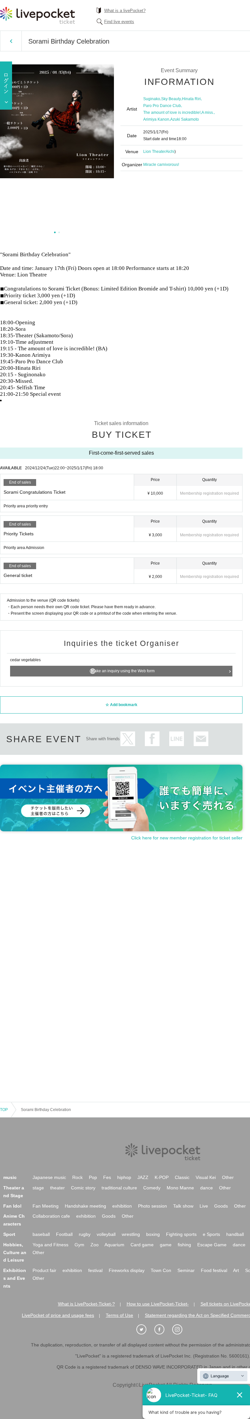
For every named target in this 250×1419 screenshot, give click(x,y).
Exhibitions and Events (14, 1278)
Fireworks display (127, 1270)
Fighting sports (181, 1234)
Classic (182, 1177)
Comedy (151, 1187)
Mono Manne (180, 1187)
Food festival (214, 1270)
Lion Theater (154, 151)
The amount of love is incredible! (172, 112)
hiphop (124, 1177)
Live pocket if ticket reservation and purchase (37, 15)
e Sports (211, 1234)
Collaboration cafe (51, 1216)
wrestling (131, 1234)
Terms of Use (119, 1315)
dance (206, 1187)
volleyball (106, 1234)
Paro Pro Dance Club (162, 105)
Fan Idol (12, 1206)
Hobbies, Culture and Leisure (14, 1252)
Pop (93, 1177)
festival (95, 1270)
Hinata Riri (191, 99)
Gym (79, 1244)
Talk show (183, 1206)
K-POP (162, 1177)
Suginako (151, 99)
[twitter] (144, 1329)
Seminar (186, 1270)
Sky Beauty (171, 99)
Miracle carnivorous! (161, 164)
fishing (184, 1244)
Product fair (44, 1270)
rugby (84, 1234)
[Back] (11, 41)
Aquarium (114, 1244)
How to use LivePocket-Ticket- (158, 1303)
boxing (153, 1234)
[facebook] (162, 1329)
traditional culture (119, 1187)
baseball (41, 1234)
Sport (9, 1234)
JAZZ (142, 1177)
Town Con (161, 1270)
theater (57, 1187)
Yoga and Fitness (50, 1244)
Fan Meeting (46, 1206)
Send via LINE (176, 738)
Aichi (170, 151)
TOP (4, 1109)
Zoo (94, 1244)
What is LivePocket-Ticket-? (86, 1303)
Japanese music (49, 1177)
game (166, 1244)
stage (38, 1187)
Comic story (83, 1187)
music (10, 1177)
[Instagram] (180, 1329)
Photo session (152, 1206)
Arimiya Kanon (156, 119)
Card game (142, 1244)
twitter (127, 738)
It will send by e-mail (201, 738)
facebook (152, 738)
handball (235, 1234)
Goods (221, 1206)
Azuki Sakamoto (184, 119)
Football (64, 1234)
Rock (77, 1177)
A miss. (207, 112)
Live (204, 1206)
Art (236, 1270)
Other (228, 1177)
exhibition (122, 1206)
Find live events (119, 21)
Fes (107, 1177)
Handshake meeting (85, 1206)
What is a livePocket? (125, 10)
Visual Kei (206, 1177)
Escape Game (212, 1244)
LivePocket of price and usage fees (58, 1315)
